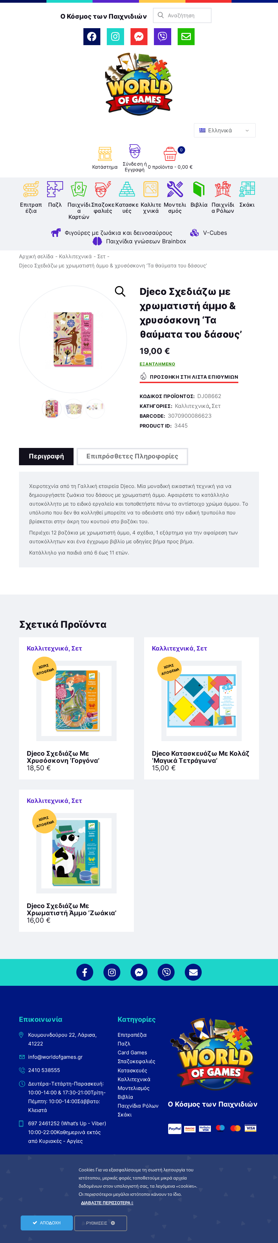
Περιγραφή (46, 456)
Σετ (101, 256)
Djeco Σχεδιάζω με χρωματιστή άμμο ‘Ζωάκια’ (71, 909)
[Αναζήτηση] (160, 15)
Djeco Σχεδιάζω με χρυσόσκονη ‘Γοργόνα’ (63, 757)
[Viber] (162, 36)
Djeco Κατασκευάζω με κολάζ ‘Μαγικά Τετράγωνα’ (201, 757)
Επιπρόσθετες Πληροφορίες (132, 456)
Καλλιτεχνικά (75, 256)
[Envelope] (186, 36)
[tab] (46, 456)
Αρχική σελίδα (36, 256)
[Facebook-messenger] (139, 36)
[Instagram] (115, 36)
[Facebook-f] (84, 972)
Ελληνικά (219, 130)
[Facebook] (91, 36)
